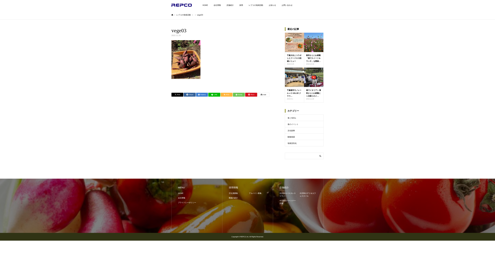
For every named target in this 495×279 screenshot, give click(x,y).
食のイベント (293, 124)
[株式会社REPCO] (181, 5)
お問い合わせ (287, 5)
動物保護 (291, 137)
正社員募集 (233, 193)
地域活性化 (292, 143)
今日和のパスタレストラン (287, 194)
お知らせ (272, 5)
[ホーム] (172, 15)
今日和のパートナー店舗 (287, 202)
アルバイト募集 (255, 193)
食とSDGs (292, 118)
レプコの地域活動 (256, 5)
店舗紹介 (230, 5)
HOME (205, 5)
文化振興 (291, 131)
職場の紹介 (233, 198)
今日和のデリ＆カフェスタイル (308, 194)
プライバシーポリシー (187, 203)
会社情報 (217, 5)
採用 (241, 5)
